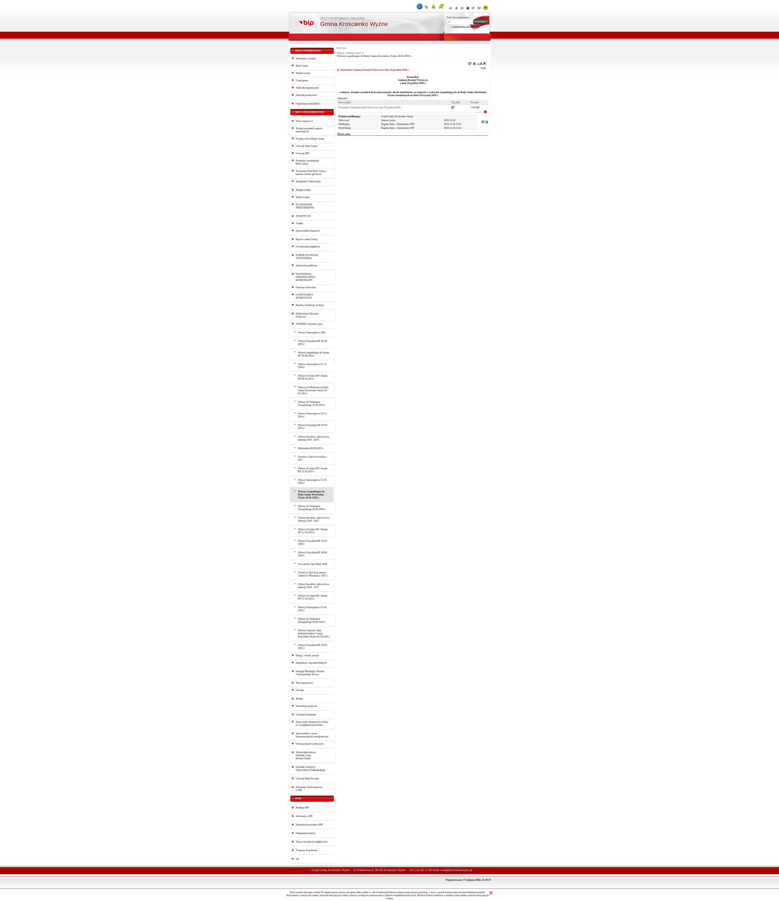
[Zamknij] (491, 893)
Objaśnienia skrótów (306, 833)
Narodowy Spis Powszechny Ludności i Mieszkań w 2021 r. (313, 574)
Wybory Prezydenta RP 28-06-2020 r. (313, 554)
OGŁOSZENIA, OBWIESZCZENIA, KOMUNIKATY (306, 277)
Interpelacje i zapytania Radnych (311, 662)
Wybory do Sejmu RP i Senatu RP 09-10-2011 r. (312, 377)
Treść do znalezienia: (458, 17)
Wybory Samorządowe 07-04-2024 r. (312, 609)
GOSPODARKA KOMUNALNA (304, 296)
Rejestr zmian (343, 133)
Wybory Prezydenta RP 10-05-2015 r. (313, 427)
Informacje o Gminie (306, 58)
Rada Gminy (302, 65)
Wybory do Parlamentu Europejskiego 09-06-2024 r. (312, 620)
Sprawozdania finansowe (308, 230)
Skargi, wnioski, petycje (307, 655)
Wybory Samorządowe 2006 (311, 332)
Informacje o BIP (304, 816)
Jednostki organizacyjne (307, 87)
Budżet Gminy (303, 197)
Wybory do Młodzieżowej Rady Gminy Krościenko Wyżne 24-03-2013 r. (313, 390)
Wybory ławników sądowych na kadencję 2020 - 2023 (313, 519)
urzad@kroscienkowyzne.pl (456, 870)
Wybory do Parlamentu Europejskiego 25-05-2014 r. (312, 403)
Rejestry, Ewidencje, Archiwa (310, 305)
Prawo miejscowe (304, 121)
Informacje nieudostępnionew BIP (309, 789)
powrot (479, 112)
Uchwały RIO (302, 153)
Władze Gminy (303, 73)
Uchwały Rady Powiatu (307, 778)
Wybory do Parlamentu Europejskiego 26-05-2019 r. (312, 508)
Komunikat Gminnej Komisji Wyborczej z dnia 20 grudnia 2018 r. (370, 107)
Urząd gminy (302, 80)
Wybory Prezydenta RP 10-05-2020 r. (313, 542)
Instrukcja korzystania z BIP (309, 824)
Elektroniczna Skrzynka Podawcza (307, 315)
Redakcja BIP (302, 807)
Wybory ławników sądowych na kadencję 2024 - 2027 (313, 586)
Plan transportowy (304, 682)
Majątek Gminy (303, 189)
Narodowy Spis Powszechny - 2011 (312, 458)
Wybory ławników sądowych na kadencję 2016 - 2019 (313, 438)
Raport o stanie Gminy (306, 239)
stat (297, 858)
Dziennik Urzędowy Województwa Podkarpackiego (310, 768)
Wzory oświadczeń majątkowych (311, 841)
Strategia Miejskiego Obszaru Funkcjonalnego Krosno (310, 673)
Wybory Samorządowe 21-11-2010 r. (312, 366)
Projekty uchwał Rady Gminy (310, 138)
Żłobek (299, 698)
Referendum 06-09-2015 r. (311, 448)
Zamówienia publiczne (306, 265)
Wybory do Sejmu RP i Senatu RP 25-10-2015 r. (312, 470)
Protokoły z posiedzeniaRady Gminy (307, 162)
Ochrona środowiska (306, 287)
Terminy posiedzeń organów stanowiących (309, 130)
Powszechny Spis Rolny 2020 (312, 564)
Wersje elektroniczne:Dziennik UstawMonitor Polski (306, 755)
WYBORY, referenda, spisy (309, 324)
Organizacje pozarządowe (308, 103)
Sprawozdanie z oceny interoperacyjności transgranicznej (312, 735)
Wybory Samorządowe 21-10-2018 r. (312, 481)
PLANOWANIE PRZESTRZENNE (305, 206)
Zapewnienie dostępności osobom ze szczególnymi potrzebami (312, 723)
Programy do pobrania (306, 850)
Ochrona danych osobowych (309, 743)
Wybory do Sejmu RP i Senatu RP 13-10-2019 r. (312, 531)
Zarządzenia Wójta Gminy (308, 181)
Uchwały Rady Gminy (306, 146)
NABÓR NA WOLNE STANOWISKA (307, 257)
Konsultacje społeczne (306, 706)
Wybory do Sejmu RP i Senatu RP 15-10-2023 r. (312, 597)
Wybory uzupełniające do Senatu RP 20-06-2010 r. (313, 354)
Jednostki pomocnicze (306, 95)
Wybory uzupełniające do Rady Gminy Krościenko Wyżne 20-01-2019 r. (311, 494)
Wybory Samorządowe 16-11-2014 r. (312, 415)
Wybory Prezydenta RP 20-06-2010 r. (313, 342)
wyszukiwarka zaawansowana (465, 26)
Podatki (299, 223)
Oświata (300, 690)
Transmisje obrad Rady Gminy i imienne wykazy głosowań (311, 172)
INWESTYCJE (303, 216)
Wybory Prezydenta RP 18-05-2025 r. (313, 647)
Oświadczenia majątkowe (308, 246)
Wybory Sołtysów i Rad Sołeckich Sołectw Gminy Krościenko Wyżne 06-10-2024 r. (314, 633)
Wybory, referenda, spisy (349, 53)
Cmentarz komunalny (306, 714)
